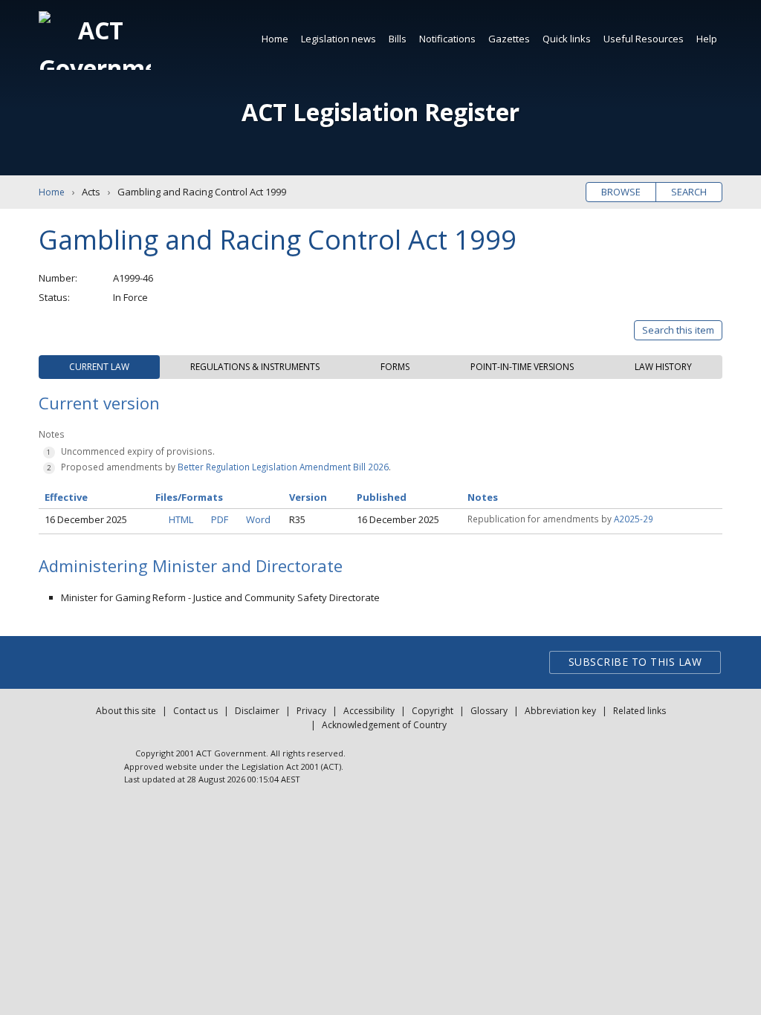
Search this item (678, 330)
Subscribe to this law (635, 662)
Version (308, 497)
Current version (99, 403)
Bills (398, 38)
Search (689, 191)
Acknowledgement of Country (384, 725)
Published (382, 497)
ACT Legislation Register (380, 112)
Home (275, 38)
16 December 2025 (86, 519)
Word (258, 519)
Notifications (447, 38)
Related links (639, 710)
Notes (482, 497)
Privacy (311, 710)
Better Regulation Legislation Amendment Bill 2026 (283, 467)
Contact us (195, 710)
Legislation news (338, 38)
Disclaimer (257, 710)
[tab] (99, 367)
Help (706, 38)
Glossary (489, 710)
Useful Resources (643, 38)
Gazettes (509, 38)
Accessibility (369, 710)
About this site (126, 710)
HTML (181, 519)
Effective (66, 497)
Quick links (567, 38)
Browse (621, 191)
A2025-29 (633, 519)
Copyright (432, 710)
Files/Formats (189, 497)
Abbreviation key (560, 710)
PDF (219, 519)
